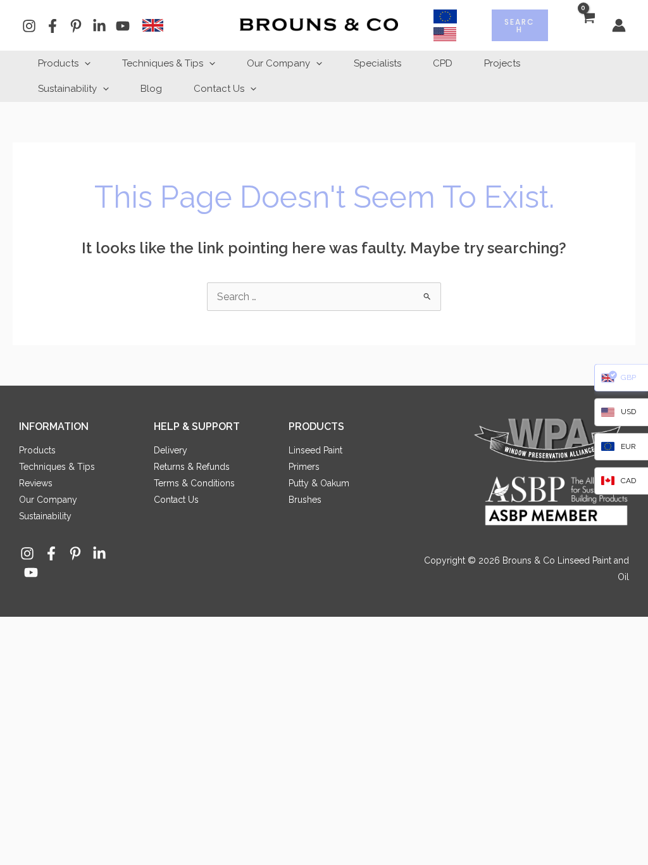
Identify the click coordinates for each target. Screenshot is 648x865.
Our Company (278, 63)
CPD (442, 63)
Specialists (377, 63)
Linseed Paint (315, 450)
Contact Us (219, 88)
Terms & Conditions (194, 483)
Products (58, 63)
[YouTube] (123, 26)
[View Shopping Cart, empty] (587, 25)
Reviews (36, 483)
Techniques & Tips (162, 63)
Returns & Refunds (192, 467)
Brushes (305, 500)
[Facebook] (52, 26)
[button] (84, 63)
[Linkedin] (99, 26)
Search (519, 25)
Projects (502, 63)
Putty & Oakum (319, 483)
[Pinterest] (76, 26)
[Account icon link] (619, 25)
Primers (304, 467)
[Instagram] (29, 26)
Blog (151, 88)
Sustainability (67, 88)
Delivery (170, 450)
